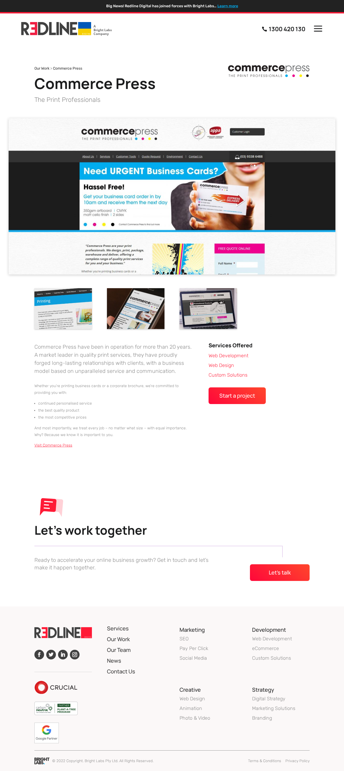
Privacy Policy (297, 761)
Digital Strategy (268, 699)
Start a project (237, 395)
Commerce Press (67, 68)
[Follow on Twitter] (51, 654)
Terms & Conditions (264, 761)
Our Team (119, 650)
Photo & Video (195, 718)
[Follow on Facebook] (39, 654)
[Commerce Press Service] (63, 329)
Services (118, 628)
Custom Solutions (228, 375)
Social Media (193, 658)
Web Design (221, 365)
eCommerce (265, 648)
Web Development (228, 356)
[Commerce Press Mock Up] (135, 329)
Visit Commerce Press (53, 445)
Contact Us (121, 671)
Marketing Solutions (273, 708)
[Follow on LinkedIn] (63, 654)
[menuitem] (66, 29)
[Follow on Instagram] (75, 654)
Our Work (41, 68)
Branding (262, 718)
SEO (184, 639)
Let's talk (280, 572)
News (114, 660)
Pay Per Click (194, 648)
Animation (191, 708)
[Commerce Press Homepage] (208, 329)
